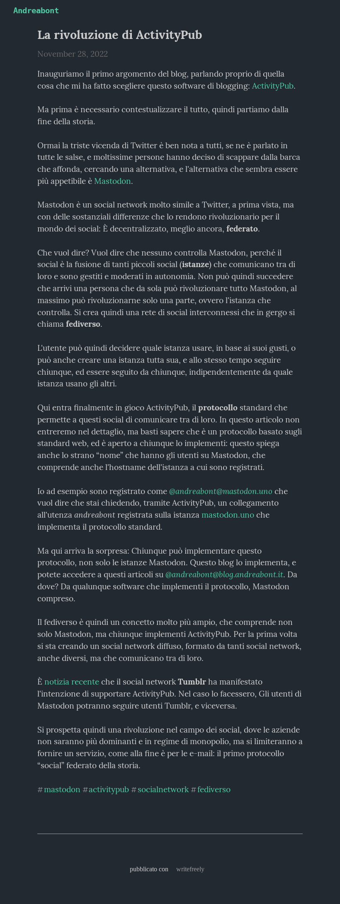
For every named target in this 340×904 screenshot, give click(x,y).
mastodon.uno (228, 515)
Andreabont (36, 10)
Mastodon (112, 181)
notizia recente (71, 682)
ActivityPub (273, 86)
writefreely (190, 869)
